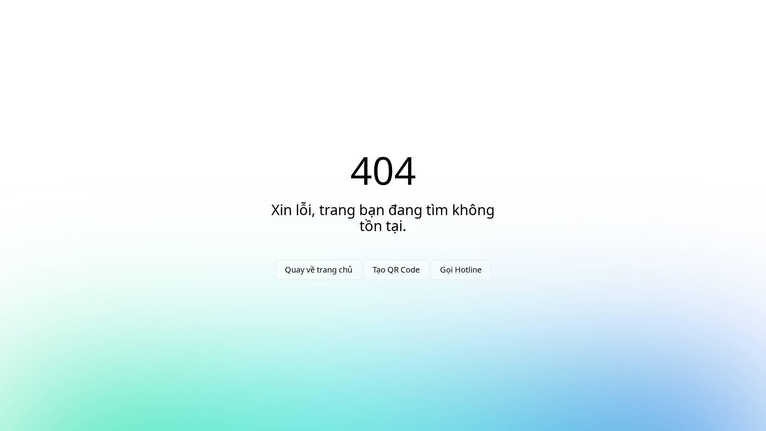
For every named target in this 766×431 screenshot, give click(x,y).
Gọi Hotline (461, 269)
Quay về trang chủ (318, 269)
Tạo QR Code (396, 269)
